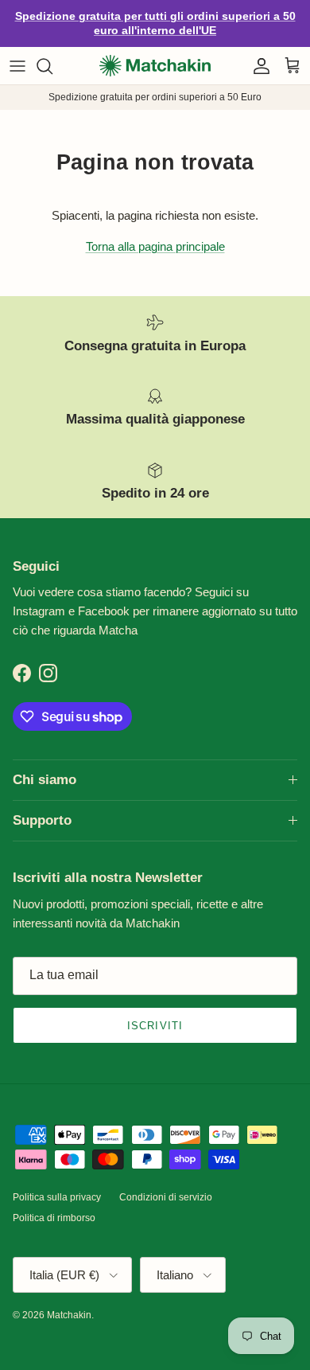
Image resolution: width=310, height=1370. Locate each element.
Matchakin (69, 1301)
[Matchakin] (155, 52)
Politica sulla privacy (57, 1183)
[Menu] (17, 52)
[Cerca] (52, 52)
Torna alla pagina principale (155, 233)
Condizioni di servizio (165, 1183)
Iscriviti (154, 1012)
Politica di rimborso (54, 1205)
